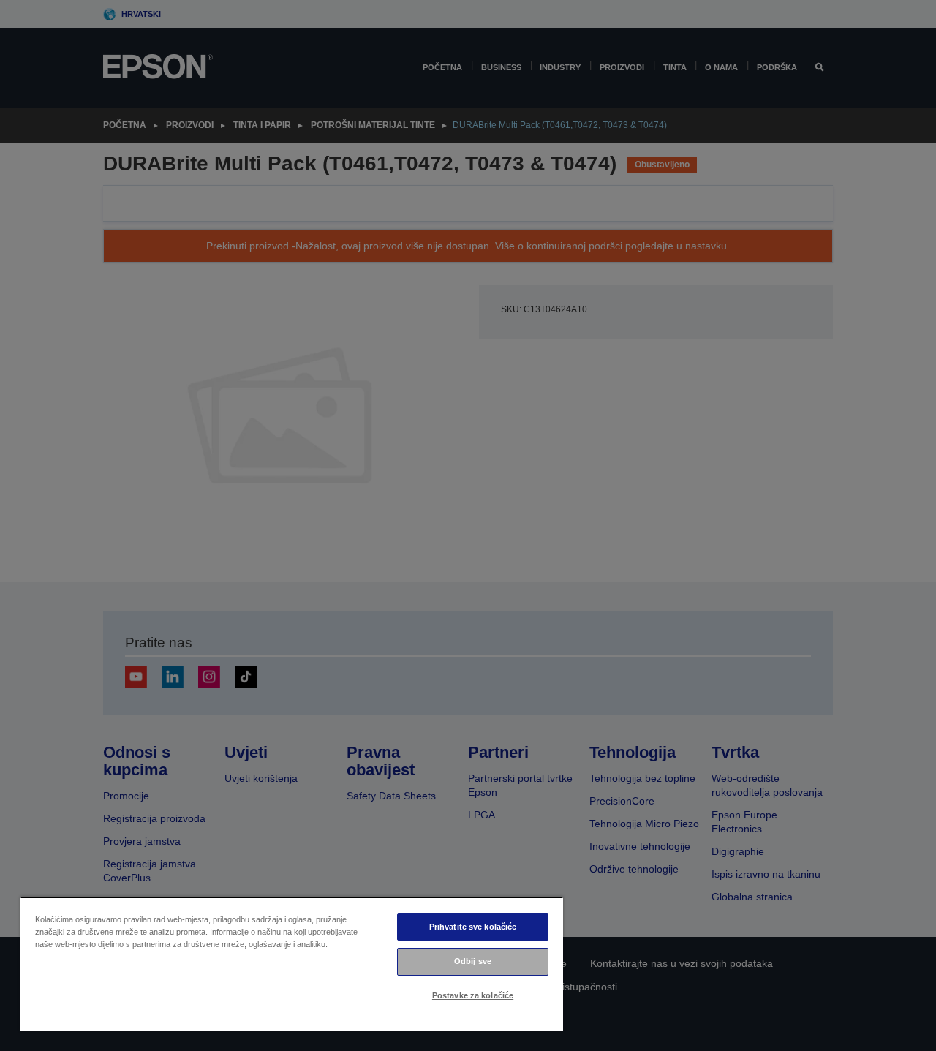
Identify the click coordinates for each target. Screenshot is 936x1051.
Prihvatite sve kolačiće (473, 926)
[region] (291, 964)
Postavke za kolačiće (472, 995)
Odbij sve (472, 961)
